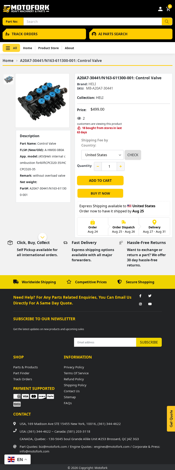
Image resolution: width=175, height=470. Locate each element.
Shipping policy (75, 385)
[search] (167, 21)
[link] (140, 296)
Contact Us (72, 391)
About (69, 48)
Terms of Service (76, 373)
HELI (92, 84)
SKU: (80, 88)
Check (132, 155)
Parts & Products (25, 367)
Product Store (48, 48)
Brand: (82, 84)
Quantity (84, 165)
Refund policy (74, 379)
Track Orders (22, 379)
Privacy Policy (74, 367)
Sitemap (70, 397)
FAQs (68, 403)
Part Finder (21, 373)
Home (27, 48)
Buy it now (100, 193)
